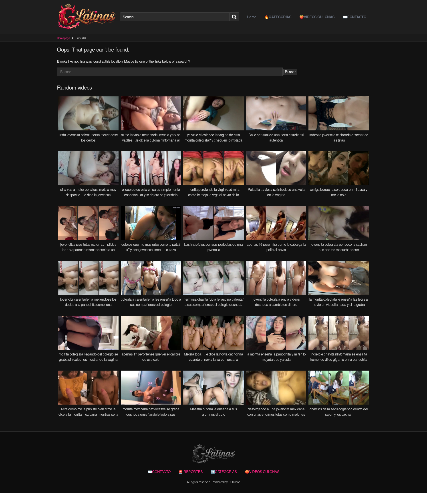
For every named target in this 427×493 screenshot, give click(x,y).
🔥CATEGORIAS (278, 16)
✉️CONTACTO (354, 16)
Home (251, 16)
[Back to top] (414, 478)
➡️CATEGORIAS (224, 471)
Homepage (63, 38)
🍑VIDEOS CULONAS (317, 16)
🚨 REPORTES (190, 471)
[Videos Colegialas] (86, 17)
